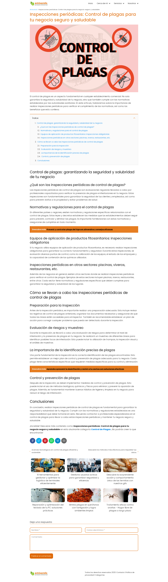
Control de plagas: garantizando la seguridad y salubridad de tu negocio (70, 123)
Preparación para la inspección (55, 145)
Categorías (100, 575)
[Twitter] (39, 440)
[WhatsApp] (51, 440)
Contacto (120, 572)
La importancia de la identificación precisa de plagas (65, 153)
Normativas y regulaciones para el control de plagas (64, 130)
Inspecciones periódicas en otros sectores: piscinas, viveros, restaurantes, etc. (75, 137)
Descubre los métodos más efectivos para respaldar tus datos (112, 451)
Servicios (118, 3)
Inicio (90, 3)
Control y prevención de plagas (55, 156)
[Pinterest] (45, 440)
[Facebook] (32, 440)
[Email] (64, 440)
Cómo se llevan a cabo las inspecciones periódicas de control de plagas (70, 142)
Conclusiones (43, 160)
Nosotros (132, 3)
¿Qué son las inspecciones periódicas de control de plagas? (67, 127)
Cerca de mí (102, 3)
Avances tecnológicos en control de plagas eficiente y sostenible (55, 451)
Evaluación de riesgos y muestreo (56, 149)
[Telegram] (57, 440)
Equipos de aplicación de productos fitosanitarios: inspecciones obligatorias (75, 134)
